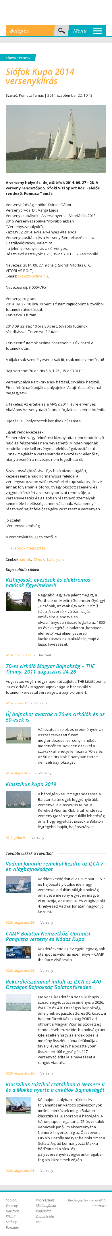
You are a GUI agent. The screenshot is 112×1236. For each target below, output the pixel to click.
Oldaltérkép (45, 1216)
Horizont (12, 1211)
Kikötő (11, 1216)
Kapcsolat (43, 1211)
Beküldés (12, 1227)
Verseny (24, 58)
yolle (60, 559)
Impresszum (45, 1200)
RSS (38, 1222)
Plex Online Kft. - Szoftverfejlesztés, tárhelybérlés (91, 1217)
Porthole (56, 12)
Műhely (11, 1222)
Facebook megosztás (27, 548)
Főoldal (11, 58)
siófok (25, 559)
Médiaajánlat (46, 1205)
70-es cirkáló (44, 559)
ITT (36, 536)
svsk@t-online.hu (33, 276)
